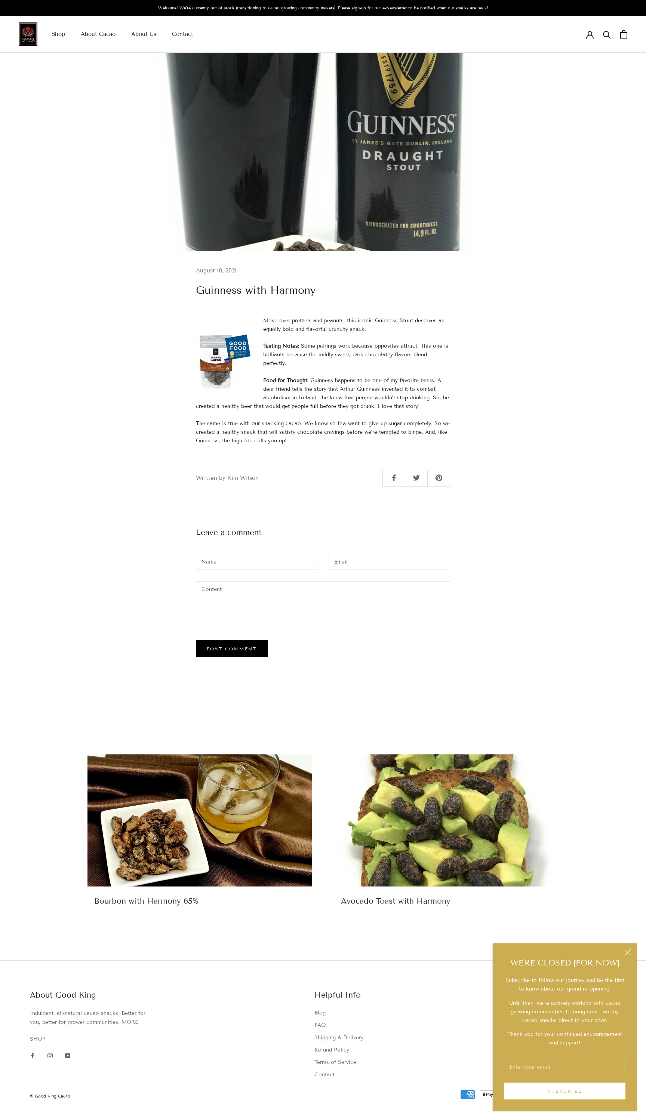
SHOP (38, 1039)
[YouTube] (67, 1055)
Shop (58, 34)
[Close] (627, 952)
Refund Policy (331, 1050)
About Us (143, 34)
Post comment (232, 648)
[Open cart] (623, 34)
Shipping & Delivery (338, 1037)
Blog (320, 1013)
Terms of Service (335, 1062)
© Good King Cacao (50, 1096)
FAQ (320, 1025)
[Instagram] (50, 1055)
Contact (182, 34)
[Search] (607, 34)
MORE (129, 1022)
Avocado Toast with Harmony (395, 901)
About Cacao (98, 34)
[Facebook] (32, 1055)
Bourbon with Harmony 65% (146, 901)
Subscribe (564, 1091)
